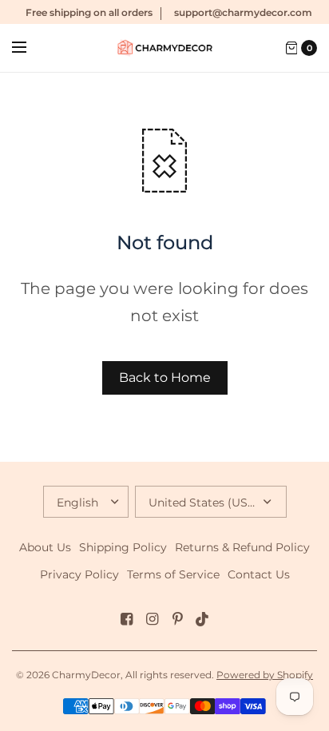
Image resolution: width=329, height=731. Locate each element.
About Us (45, 547)
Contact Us (259, 574)
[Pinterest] (177, 619)
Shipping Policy (123, 547)
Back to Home (165, 377)
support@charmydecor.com (243, 12)
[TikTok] (203, 619)
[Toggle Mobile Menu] (29, 48)
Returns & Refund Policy (242, 547)
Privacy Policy (79, 574)
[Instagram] (152, 619)
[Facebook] (126, 619)
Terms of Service (173, 574)
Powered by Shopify (264, 675)
